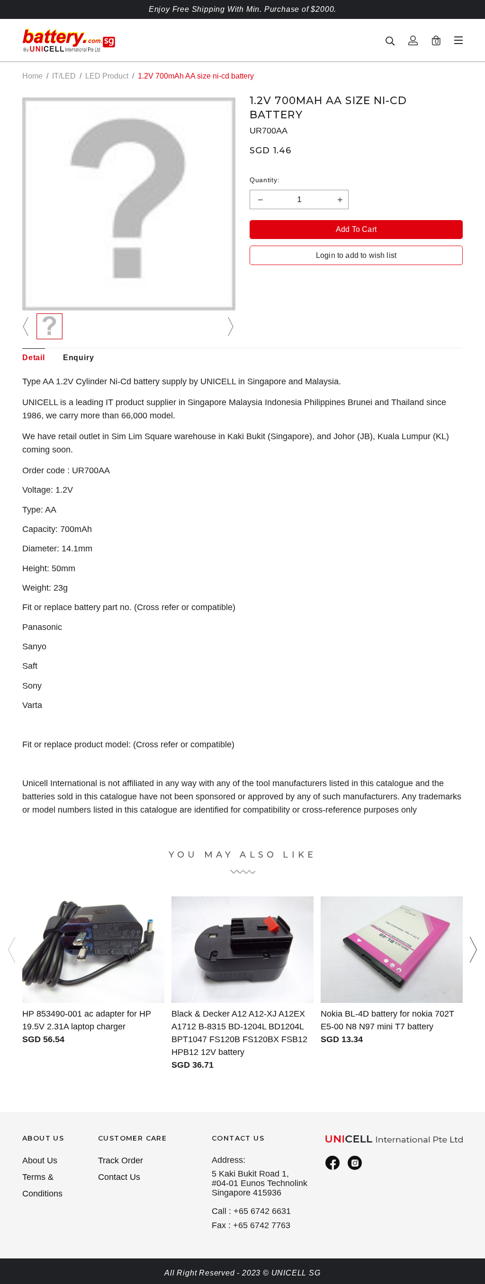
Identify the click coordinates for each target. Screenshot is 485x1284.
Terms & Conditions (42, 1185)
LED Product (106, 76)
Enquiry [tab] (78, 358)
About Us (39, 1160)
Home (32, 76)
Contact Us (119, 1177)
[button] (27, 326)
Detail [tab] (33, 358)
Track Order (120, 1160)
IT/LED (64, 76)
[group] (49, 326)
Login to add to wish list (356, 255)
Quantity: (264, 180)
